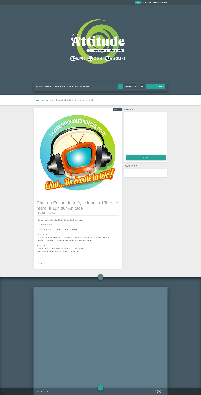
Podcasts (48, 87)
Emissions (39, 87)
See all (146, 157)
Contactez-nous (72, 87)
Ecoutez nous (157, 86)
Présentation (84, 87)
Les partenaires (60, 87)
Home (37, 100)
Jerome (40, 263)
